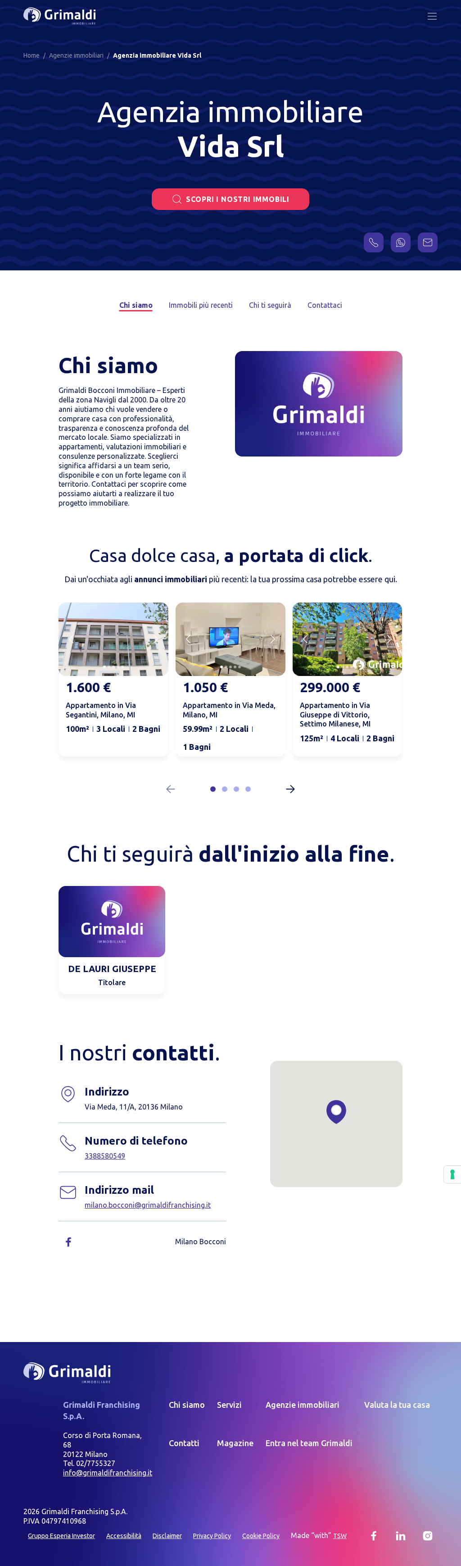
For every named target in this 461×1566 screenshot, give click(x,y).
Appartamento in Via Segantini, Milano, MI (101, 710)
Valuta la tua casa (397, 1404)
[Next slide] (155, 639)
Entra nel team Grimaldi (309, 1442)
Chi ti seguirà (270, 305)
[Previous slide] (71, 639)
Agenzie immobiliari (302, 1404)
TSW (340, 1535)
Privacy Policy (212, 1535)
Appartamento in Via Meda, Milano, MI (229, 710)
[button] (213, 789)
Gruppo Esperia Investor (61, 1535)
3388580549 (105, 1156)
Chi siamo (136, 305)
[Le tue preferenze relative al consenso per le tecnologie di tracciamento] (452, 1174)
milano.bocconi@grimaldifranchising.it (148, 1205)
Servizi (229, 1404)
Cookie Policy (261, 1535)
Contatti (184, 1442)
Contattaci (324, 305)
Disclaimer (167, 1535)
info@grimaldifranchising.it (107, 1473)
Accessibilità (123, 1535)
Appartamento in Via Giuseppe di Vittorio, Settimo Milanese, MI (335, 714)
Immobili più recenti (201, 305)
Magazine (235, 1442)
